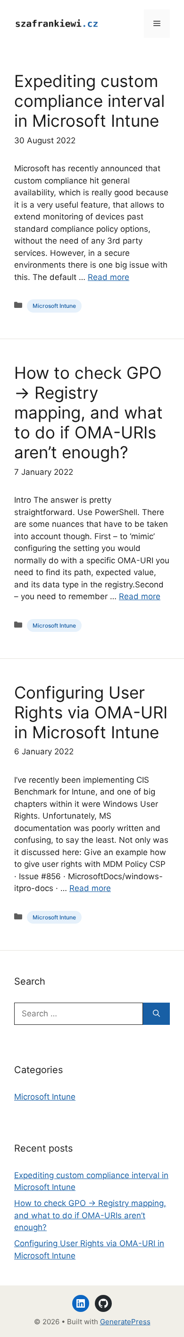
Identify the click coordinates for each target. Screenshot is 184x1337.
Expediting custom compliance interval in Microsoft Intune (89, 101)
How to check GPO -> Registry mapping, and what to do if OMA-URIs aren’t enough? (88, 412)
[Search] (156, 1014)
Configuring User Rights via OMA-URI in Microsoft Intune (90, 712)
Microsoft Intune (54, 305)
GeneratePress (125, 1321)
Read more (108, 277)
